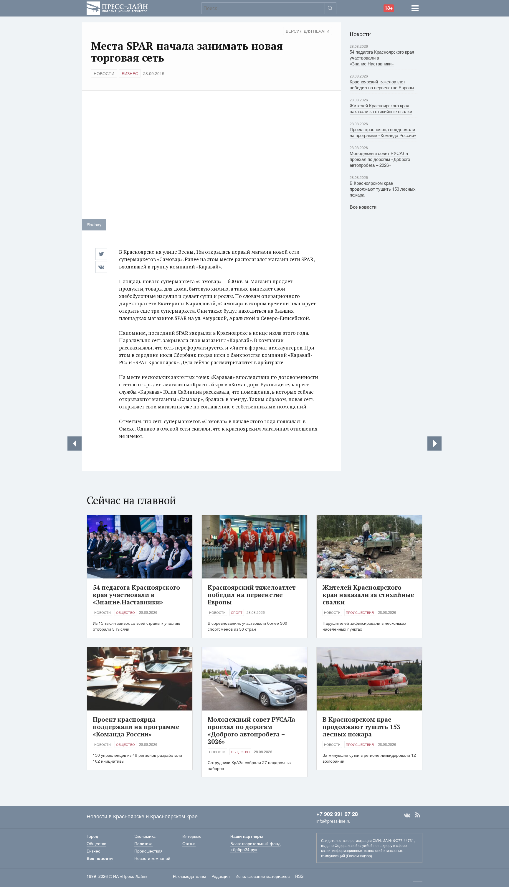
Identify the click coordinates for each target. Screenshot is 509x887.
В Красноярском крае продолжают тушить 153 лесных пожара (383, 189)
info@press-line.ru (333, 821)
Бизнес (130, 73)
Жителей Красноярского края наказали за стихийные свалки (381, 108)
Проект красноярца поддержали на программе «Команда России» (383, 132)
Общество (125, 612)
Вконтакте (407, 815)
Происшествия (360, 612)
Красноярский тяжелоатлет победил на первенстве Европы (382, 84)
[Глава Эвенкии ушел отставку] (74, 443)
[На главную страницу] (117, 7)
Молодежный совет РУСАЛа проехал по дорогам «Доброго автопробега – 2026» (380, 159)
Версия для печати (307, 31)
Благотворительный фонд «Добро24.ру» (255, 846)
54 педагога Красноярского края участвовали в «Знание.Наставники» (136, 594)
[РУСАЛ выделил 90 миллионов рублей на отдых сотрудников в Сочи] (434, 443)
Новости (104, 73)
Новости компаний (152, 858)
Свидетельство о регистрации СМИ (351, 840)
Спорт (236, 612)
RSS (417, 815)
